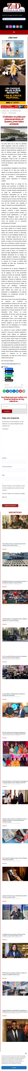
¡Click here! (12, 38)
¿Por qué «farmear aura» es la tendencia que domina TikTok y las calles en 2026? (14, 896)
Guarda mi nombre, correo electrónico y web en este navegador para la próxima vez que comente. (13, 488)
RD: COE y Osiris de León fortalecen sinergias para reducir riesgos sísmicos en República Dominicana (14, 733)
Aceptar (14, 1067)
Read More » (4, 549)
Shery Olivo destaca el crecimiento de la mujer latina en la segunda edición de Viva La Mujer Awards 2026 (15, 782)
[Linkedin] (21, 26)
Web (3, 475)
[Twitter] (14, 26)
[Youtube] (17, 26)
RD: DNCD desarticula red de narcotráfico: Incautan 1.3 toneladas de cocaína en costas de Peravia (14, 582)
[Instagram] (10, 26)
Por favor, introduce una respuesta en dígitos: (13, 493)
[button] (26, 1053)
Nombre (4, 458)
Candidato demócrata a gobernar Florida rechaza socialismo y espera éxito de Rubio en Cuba (13, 935)
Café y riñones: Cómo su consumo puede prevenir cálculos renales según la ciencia (13, 544)
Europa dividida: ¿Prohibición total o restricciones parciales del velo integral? (13, 694)
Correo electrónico (7, 466)
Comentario (5, 429)
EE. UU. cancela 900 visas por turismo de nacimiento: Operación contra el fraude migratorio (14, 657)
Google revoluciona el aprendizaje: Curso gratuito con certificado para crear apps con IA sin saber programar (15, 1011)
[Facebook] (7, 26)
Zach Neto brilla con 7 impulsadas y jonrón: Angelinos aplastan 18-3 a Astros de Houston (14, 619)
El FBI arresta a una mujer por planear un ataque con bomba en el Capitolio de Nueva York (14, 973)
